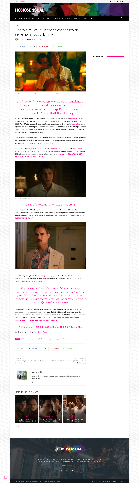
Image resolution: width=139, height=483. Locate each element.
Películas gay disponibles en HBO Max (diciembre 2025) (27, 420)
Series (17, 25)
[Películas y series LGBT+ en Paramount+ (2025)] (50, 409)
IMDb (30, 332)
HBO (61, 121)
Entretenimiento (50, 416)
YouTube (44, 332)
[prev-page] (16, 426)
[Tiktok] (78, 470)
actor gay (43, 276)
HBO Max (23, 339)
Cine (26, 416)
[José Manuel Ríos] (16, 39)
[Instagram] (113, 2)
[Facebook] (110, 2)
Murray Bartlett (39, 339)
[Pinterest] (122, 2)
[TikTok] (120, 2)
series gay (56, 339)
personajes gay (75, 118)
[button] (121, 18)
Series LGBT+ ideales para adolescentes (74, 420)
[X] (32, 381)
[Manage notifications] (5, 477)
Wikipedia (36, 332)
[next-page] (19, 426)
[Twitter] (115, 2)
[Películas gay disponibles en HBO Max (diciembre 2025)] (26, 409)
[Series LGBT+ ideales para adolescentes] (74, 409)
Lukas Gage (30, 339)
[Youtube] (118, 2)
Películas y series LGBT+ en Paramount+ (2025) (51, 420)
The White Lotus (65, 339)
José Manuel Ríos (26, 39)
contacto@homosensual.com (73, 465)
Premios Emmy (76, 124)
